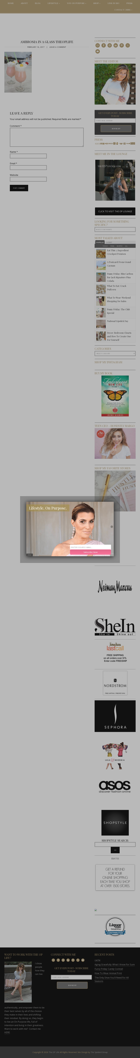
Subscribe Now (91, 552)
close (29, 555)
